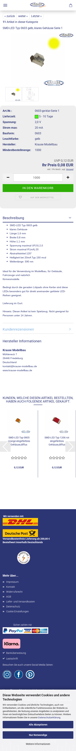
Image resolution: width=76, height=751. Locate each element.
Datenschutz (13, 606)
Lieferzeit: (9, 116)
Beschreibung (13, 218)
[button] (8, 177)
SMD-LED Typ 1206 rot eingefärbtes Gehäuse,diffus (57, 441)
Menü (5, 5)
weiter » (23, 16)
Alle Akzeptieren (38, 724)
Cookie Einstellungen (17, 611)
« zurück (9, 16)
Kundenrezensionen (18, 329)
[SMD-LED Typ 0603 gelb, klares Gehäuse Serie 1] (38, 59)
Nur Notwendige (38, 735)
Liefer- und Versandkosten (20, 601)
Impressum (12, 581)
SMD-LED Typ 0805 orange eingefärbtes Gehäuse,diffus (19, 441)
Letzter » (36, 16)
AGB (8, 596)
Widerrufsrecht (14, 591)
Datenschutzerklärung (49, 717)
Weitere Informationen (38, 744)
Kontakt (10, 586)
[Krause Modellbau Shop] (38, 5)
